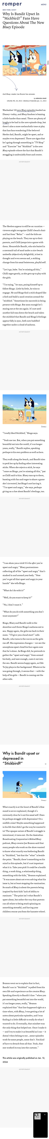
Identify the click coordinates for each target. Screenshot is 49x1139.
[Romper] (12, 5)
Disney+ (47, 63)
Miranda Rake (41, 98)
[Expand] (36, 1114)
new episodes (26, 110)
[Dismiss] (45, 1114)
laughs (6, 122)
